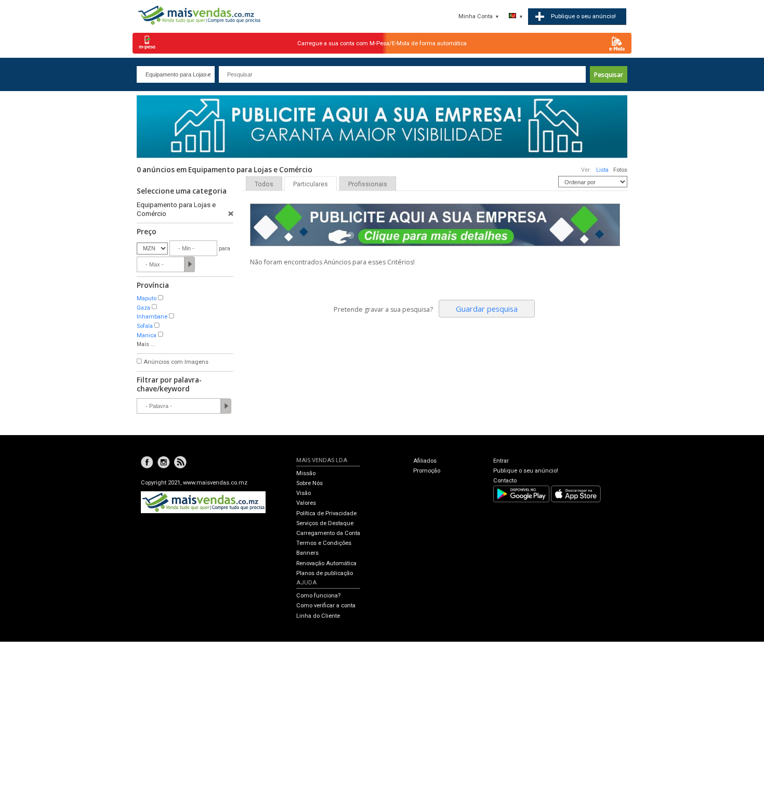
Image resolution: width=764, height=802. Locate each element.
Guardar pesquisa (487, 308)
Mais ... (146, 344)
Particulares (310, 184)
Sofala (145, 326)
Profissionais (367, 184)
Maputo (146, 298)
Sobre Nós (309, 483)
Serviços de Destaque (324, 523)
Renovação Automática (326, 563)
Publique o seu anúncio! (525, 470)
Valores (306, 503)
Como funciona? (318, 595)
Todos (264, 184)
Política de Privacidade (326, 513)
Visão (303, 493)
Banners (307, 553)
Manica (146, 335)
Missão (305, 473)
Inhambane (152, 316)
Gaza (143, 307)
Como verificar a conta (325, 605)
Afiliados (425, 460)
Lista (602, 170)
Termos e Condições (323, 543)
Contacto (505, 480)
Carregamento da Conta (328, 533)
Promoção (426, 470)
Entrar (501, 460)
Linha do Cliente (318, 616)
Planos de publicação (324, 573)
